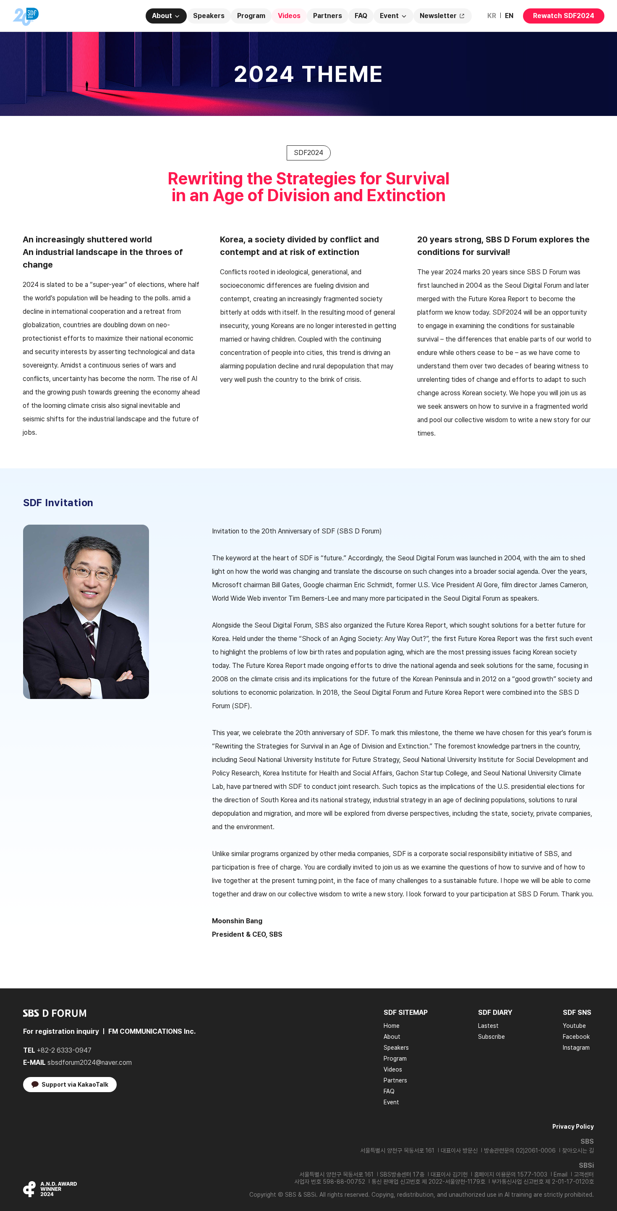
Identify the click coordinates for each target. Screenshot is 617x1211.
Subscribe (491, 1036)
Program (395, 1058)
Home (392, 1025)
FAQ (389, 1091)
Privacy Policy (573, 1126)
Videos (393, 1069)
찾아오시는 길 (578, 1150)
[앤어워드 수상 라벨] (50, 1189)
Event (391, 1102)
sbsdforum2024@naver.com (89, 1063)
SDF (26, 17)
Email (560, 1174)
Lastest (488, 1025)
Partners (395, 1080)
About (392, 1036)
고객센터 (584, 1174)
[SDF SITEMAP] (54, 1013)
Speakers (396, 1047)
